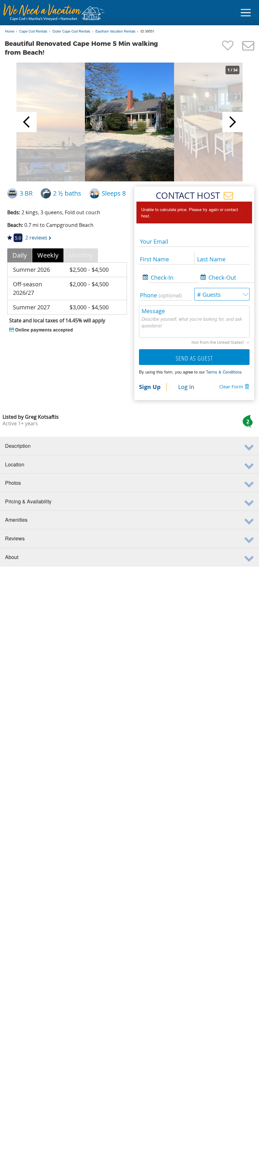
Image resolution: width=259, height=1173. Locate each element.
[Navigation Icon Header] (246, 12)
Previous (26, 122)
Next (232, 122)
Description (18, 445)
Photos (13, 482)
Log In (186, 387)
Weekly (47, 255)
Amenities (16, 519)
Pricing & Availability (28, 501)
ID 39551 (147, 31)
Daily (19, 255)
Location (14, 464)
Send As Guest (194, 358)
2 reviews (36, 237)
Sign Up (149, 387)
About (11, 557)
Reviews (15, 538)
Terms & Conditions (224, 372)
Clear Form (231, 386)
